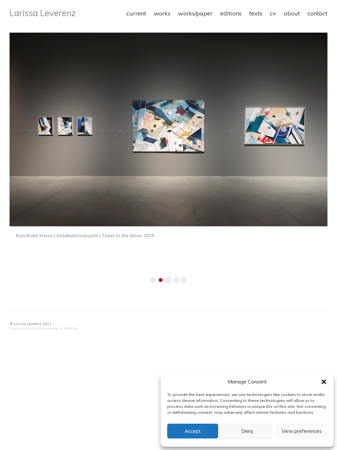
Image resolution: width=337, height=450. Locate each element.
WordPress (71, 328)
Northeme (39, 328)
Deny (247, 431)
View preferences (301, 431)
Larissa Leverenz (43, 13)
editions (231, 13)
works (162, 13)
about (292, 13)
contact (317, 13)
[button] (324, 382)
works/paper (195, 13)
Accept (193, 431)
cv (273, 13)
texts (255, 13)
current (136, 13)
